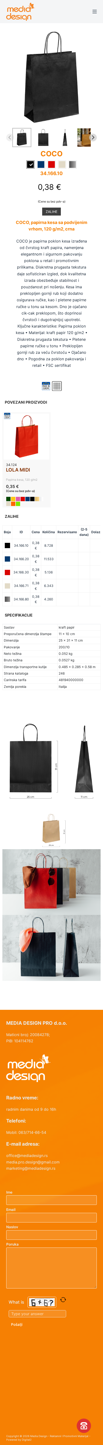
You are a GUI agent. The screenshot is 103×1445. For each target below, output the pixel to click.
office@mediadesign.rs (27, 1155)
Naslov (12, 1227)
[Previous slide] (10, 137)
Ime (9, 1192)
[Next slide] (93, 137)
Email (11, 1209)
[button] (21, 137)
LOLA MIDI (18, 470)
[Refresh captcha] (63, 1300)
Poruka (12, 1244)
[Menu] (94, 11)
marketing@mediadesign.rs (30, 1168)
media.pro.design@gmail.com (33, 1162)
